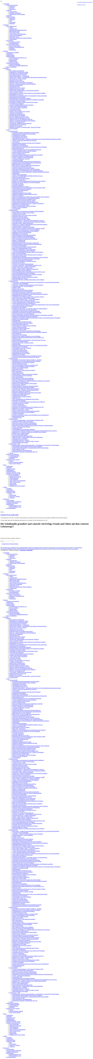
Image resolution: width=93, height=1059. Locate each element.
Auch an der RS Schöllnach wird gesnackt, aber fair (24, 261)
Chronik (11, 453)
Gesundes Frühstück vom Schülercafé (21, 152)
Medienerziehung (10, 56)
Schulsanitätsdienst (13, 457)
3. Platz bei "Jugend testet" (18, 404)
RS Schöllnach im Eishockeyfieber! (17, 101)
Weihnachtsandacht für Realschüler (17, 97)
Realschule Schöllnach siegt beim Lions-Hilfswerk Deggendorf (26, 149)
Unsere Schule (12, 483)
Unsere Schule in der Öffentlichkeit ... (18, 34)
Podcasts (11, 461)
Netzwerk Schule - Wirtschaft (19, 384)
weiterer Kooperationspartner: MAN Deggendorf (23, 273)
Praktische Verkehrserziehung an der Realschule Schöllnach (26, 198)
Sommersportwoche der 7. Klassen (20, 403)
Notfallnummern (10, 470)
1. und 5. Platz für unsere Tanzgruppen (18, 107)
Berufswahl (6, 499)
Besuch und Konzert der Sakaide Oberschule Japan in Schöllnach (27, 254)
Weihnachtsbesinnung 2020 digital (20, 442)
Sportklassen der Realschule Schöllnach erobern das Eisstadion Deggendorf (29, 332)
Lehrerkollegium (13, 11)
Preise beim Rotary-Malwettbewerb (20, 382)
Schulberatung (9, 53)
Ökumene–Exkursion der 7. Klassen (20, 409)
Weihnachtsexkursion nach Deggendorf (21, 225)
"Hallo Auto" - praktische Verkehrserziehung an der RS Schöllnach (27, 285)
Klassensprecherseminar (17, 369)
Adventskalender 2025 (14, 86)
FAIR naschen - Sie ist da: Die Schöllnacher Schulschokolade (26, 331)
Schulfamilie (6, 3)
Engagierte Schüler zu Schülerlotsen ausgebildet (23, 387)
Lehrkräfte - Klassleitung (15, 13)
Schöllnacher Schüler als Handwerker (20, 328)
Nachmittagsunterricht (14, 455)
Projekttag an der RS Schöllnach (19, 207)
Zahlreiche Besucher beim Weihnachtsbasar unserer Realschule (26, 162)
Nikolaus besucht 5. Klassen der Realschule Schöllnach (25, 374)
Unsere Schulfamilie (14, 475)
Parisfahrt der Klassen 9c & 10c (19, 363)
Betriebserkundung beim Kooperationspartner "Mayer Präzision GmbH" (28, 187)
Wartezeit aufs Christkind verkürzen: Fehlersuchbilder (24, 383)
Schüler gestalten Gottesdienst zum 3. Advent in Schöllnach (26, 229)
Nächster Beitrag (5, 543)
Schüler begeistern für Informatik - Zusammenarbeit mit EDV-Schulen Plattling (30, 447)
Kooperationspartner (14, 43)
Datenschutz (29, 550)
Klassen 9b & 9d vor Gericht (16, 80)
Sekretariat (11, 7)
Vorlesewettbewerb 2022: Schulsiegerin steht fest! (23, 300)
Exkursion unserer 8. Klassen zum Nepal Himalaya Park (25, 202)
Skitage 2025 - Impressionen (18, 179)
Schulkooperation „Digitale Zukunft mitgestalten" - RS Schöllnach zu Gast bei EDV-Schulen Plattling (35, 445)
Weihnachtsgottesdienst (17, 160)
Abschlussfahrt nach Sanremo (19, 135)
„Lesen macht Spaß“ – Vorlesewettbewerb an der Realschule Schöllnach (28, 221)
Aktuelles (8, 69)
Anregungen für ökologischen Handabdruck (22, 260)
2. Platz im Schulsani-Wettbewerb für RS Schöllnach (21, 105)
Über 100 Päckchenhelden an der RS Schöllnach (23, 366)
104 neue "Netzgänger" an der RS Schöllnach (22, 157)
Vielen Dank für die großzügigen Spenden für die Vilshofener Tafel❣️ (28, 228)
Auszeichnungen (13, 28)
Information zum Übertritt (15, 476)
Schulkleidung (9, 489)
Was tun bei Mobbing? (11, 66)
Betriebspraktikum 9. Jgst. (15, 507)
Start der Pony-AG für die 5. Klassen (17, 78)
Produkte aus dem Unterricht (13, 459)
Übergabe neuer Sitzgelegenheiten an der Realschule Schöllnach (24, 90)
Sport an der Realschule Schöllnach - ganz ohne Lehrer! (25, 365)
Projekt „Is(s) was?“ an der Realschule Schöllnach (23, 370)
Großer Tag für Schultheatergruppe (20, 190)
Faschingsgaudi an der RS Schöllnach (21, 178)
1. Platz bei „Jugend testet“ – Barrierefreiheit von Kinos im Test (26, 265)
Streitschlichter (12, 49)
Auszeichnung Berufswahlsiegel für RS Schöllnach (24, 133)
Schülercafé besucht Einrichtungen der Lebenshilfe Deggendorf (26, 356)
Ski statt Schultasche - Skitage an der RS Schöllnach (24, 325)
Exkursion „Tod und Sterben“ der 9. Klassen (19, 111)
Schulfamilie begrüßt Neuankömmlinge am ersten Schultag (25, 132)
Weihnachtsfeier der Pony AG (16, 94)
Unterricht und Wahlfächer (12, 454)
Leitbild (11, 27)
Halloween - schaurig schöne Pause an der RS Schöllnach (22, 84)
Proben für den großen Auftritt (19, 329)
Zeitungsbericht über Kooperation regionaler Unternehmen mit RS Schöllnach (30, 257)
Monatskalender (13, 60)
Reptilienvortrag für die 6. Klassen (17, 88)
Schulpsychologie (10, 55)
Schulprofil (6, 24)
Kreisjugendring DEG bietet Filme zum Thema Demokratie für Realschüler (29, 147)
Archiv (8, 130)
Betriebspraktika (10, 504)
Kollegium (8, 10)
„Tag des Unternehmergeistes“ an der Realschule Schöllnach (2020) (27, 420)
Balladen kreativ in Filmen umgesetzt (20, 433)
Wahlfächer (12, 458)
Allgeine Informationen (14, 64)
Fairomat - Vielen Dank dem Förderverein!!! (22, 268)
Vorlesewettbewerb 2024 (18, 148)
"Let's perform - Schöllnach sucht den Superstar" (20, 123)
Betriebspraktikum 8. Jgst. (15, 505)
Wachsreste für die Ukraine (18, 262)
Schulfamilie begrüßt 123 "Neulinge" (20, 440)
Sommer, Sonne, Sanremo (18, 289)
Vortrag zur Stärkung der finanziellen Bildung (22, 236)
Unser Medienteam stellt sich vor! (20, 137)
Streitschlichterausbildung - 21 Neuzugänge (19, 76)
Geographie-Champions (14, 109)
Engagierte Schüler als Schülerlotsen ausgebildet (23, 227)
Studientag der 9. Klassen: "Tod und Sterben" (22, 408)
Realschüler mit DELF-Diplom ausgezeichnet (22, 223)
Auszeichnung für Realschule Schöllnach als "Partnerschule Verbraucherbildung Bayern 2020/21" (34, 430)
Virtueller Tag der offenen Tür (13, 474)
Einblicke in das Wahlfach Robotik (20, 319)
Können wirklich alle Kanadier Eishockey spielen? (23, 200)
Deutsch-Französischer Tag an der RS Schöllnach (23, 237)
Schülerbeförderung (10, 471)
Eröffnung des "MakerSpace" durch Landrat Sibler (24, 249)
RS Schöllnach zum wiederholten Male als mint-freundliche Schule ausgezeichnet (28, 95)
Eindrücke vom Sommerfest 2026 (17, 122)
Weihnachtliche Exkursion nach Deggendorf (22, 306)
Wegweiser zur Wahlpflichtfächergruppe (18, 65)
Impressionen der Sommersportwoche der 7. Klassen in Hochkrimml (28, 203)
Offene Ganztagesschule (14, 45)
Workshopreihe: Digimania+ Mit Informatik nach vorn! (24, 451)
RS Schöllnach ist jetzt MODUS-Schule (18, 73)
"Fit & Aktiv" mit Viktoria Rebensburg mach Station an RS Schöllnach (28, 401)
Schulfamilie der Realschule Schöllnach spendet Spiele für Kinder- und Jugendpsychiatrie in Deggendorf (36, 317)
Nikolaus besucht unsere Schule (16, 89)
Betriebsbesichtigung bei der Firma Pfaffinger (22, 290)
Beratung (5, 51)
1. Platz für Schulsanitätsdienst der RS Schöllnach (23, 250)
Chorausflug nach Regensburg (19, 256)
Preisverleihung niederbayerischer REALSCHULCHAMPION (26, 292)
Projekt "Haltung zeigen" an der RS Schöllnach (23, 313)
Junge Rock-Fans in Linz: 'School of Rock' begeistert (24, 215)
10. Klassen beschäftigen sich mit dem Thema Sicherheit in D (26, 161)
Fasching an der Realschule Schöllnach (18, 106)
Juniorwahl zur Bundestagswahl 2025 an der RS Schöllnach (26, 169)
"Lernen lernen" (16, 141)
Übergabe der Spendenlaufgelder (19, 350)
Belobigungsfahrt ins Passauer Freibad (21, 353)
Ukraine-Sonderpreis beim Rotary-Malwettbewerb (23, 303)
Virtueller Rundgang (14, 478)
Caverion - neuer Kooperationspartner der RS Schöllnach (25, 231)
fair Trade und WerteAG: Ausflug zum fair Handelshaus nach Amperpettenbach (30, 415)
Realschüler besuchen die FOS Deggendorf (22, 291)
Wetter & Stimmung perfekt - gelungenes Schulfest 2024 (25, 269)
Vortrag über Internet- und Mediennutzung (22, 450)
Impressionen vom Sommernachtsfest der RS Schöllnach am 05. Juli (27, 407)
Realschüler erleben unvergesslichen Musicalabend (21, 82)
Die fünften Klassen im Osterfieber (17, 115)
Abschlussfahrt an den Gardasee (19, 136)
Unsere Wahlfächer (13, 479)
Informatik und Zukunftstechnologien (17, 30)
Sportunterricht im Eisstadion (19, 400)
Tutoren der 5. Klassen (14, 496)
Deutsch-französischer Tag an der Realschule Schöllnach (25, 386)
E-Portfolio (8, 488)
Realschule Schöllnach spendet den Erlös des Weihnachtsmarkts (26, 244)
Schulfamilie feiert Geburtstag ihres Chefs (21, 321)
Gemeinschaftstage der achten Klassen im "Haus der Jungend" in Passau (28, 340)
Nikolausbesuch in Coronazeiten (19, 438)
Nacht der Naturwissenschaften (19, 174)
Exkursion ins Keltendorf (18, 413)
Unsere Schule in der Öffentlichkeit (17, 480)
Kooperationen (9, 40)
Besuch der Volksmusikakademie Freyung (22, 248)
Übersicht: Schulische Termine (13, 472)
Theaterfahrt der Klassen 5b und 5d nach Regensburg (24, 310)
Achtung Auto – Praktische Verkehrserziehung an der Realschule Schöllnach (29, 224)
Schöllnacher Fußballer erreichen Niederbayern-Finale (24, 194)
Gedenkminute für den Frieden (19, 395)
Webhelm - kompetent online (18, 240)
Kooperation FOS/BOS (14, 42)
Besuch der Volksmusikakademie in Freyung (19, 118)
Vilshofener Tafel (16, 398)
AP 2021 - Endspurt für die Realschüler (21, 426)
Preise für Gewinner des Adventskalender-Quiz (23, 379)
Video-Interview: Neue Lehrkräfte (17, 14)
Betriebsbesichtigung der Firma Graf (17, 124)
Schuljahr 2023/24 (13, 210)
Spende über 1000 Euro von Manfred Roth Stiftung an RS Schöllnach (28, 279)
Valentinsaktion (15, 173)
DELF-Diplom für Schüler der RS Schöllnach (22, 378)
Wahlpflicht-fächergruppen (12, 63)
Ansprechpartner (10, 500)
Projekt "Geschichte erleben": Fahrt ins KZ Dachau (24, 206)
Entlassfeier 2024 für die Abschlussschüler (22, 275)
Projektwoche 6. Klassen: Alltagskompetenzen (22, 264)
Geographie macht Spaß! (18, 185)
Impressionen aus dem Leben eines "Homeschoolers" (24, 422)
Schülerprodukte (13, 484)
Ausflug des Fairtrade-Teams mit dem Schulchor (23, 168)
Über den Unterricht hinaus (12, 44)
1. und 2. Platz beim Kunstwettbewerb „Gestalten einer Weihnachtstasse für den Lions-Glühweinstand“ (36, 304)
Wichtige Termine (13, 61)
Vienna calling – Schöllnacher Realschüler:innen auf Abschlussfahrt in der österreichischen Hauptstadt (35, 282)
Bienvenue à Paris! (16, 338)
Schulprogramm (13, 39)
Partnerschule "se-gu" (14, 36)
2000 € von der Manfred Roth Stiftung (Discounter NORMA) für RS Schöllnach (30, 197)
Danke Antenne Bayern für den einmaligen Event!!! (24, 199)
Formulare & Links (10, 468)
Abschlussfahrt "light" (17, 428)
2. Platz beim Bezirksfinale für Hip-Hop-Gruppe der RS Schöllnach (27, 252)
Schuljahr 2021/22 (13, 358)
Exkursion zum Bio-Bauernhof (19, 405)
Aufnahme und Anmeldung (12, 52)
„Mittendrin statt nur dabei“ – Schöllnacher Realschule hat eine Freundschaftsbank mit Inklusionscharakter (36, 139)
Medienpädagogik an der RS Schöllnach (21, 164)
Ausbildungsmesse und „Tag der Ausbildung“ (22, 286)
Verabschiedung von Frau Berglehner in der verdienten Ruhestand (27, 170)
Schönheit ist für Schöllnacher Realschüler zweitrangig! (25, 316)
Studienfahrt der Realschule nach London (21, 193)
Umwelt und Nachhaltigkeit (15, 35)
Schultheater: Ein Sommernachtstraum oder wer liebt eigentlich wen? (28, 337)
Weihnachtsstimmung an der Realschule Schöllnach (24, 235)
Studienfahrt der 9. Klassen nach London (18, 72)
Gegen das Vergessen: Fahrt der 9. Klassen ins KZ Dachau (25, 357)
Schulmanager (9, 466)
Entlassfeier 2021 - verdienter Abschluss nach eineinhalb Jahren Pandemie (29, 432)
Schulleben (6, 68)
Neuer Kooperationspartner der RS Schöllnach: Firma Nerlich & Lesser (28, 271)
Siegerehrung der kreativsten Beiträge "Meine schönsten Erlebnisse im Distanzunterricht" (32, 425)
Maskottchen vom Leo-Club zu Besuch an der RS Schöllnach (26, 361)
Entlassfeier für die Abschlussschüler (20, 204)
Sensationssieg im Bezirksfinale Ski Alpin (21, 166)
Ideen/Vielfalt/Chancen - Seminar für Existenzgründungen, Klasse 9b (28, 220)
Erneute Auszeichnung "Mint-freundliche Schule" (23, 298)
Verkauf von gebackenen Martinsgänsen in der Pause (24, 140)
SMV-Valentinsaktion (17, 371)
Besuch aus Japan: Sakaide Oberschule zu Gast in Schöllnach (26, 336)
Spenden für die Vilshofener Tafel (17, 114)
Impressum (23, 550)
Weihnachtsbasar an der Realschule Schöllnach (20, 98)
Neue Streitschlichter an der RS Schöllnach (22, 375)
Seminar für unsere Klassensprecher (20, 218)
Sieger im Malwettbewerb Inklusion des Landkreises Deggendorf (27, 274)
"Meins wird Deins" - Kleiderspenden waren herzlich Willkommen (27, 437)
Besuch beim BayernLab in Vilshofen (18, 74)
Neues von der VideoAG (15, 463)
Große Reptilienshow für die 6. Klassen (21, 219)
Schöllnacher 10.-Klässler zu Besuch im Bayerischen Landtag (23, 102)
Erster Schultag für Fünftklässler (16, 70)
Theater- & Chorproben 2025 (19, 177)
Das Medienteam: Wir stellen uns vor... (18, 57)
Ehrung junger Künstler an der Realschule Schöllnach (24, 424)
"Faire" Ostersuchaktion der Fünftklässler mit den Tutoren (25, 399)
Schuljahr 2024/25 (13, 131)
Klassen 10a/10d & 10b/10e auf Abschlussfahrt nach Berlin (25, 411)
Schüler (5, 487)
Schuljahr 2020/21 (13, 419)
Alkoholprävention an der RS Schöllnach (21, 396)
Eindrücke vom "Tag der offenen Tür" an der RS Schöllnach (26, 182)
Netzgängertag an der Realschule (19, 346)
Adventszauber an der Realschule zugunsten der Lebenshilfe (26, 311)
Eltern (4, 465)
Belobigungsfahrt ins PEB (18, 416)
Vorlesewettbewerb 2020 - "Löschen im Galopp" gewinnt (25, 441)
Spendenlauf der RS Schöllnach (19, 334)
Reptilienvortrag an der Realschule (20, 145)
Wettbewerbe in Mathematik (18, 241)
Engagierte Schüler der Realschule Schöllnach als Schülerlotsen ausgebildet (26, 99)
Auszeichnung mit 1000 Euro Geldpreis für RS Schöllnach (25, 388)
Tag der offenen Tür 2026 (15, 110)
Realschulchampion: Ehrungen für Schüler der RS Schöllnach (26, 143)
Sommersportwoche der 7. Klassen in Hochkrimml (23, 266)
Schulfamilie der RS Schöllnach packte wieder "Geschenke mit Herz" (28, 296)
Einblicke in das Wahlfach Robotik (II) (21, 394)
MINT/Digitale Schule (14, 31)
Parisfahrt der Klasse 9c (17, 191)
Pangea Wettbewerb (16, 333)
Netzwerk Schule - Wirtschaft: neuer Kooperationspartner (25, 390)
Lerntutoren (12, 497)
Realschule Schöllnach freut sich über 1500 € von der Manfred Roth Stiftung (29, 345)
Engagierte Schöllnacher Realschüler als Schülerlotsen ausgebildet (27, 154)
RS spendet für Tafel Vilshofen (19, 307)
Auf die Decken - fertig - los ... (19, 349)
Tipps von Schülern (13, 59)
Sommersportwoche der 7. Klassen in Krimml (22, 342)
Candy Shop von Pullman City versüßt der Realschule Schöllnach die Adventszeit (31, 380)
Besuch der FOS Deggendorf (16, 85)
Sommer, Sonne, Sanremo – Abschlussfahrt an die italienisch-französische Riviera (28, 77)
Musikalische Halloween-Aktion (19, 216)
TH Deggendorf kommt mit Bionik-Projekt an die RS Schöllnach (27, 446)
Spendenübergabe (16, 320)
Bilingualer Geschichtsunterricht (16, 47)
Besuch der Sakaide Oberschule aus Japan (19, 116)
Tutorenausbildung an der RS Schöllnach (21, 270)
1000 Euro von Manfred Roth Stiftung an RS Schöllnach (22, 120)
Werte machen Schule (14, 32)
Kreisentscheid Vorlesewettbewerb (20, 324)
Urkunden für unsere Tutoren (19, 214)
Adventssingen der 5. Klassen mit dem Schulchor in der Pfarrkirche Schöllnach (27, 93)
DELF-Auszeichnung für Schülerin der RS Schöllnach (24, 239)
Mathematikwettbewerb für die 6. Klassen (21, 295)
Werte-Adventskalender (17, 377)
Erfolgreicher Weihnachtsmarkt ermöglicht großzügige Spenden (26, 312)
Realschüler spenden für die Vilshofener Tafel (22, 156)
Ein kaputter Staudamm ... (18, 183)
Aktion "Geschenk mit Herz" (19, 153)
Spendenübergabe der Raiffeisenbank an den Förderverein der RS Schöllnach (30, 294)
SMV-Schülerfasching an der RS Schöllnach (22, 323)
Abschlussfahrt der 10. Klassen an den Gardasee (23, 212)
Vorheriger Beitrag (14, 543)
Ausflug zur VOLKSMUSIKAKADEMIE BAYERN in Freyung (27, 175)
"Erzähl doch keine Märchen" (16, 112)
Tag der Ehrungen (13, 128)
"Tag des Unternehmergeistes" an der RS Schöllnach (24, 151)
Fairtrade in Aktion (16, 287)
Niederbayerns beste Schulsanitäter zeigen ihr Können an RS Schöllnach (28, 181)
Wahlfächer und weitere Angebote (17, 486)
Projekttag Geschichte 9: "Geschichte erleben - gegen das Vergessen (24, 127)
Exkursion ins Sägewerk (17, 195)
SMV (10, 21)
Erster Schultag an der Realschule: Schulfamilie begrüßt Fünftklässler (28, 211)
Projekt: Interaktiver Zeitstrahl (16, 462)
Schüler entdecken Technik (18, 449)
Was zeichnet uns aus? (11, 26)
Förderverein (12, 18)
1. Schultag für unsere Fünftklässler (20, 283)
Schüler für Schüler (10, 492)
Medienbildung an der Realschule (20, 233)
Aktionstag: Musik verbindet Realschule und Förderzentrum (26, 258)
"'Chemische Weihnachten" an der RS (21, 158)
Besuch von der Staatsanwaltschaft (20, 341)
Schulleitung (12, 6)
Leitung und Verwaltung (12, 5)
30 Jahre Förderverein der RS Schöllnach (21, 189)
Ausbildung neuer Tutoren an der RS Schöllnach (23, 412)
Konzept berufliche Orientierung (13, 501)
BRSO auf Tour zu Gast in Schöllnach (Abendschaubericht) (26, 165)
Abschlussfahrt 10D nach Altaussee (20, 352)
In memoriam (12, 22)
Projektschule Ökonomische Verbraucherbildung (20, 38)
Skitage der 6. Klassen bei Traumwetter (21, 391)
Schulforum (9, 15)
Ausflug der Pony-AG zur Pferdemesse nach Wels (20, 119)
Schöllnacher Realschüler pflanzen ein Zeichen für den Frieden (26, 392)
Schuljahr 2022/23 (13, 281)
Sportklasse (12, 48)
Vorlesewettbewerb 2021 (18, 373)
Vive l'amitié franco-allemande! (16, 103)
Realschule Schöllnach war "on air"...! (21, 186)
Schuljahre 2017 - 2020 (14, 443)
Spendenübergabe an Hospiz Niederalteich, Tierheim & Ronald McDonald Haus (30, 172)
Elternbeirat (12, 23)
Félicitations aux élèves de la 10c (16, 81)
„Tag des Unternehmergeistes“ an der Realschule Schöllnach (26, 302)
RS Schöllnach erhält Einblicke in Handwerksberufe (24, 246)
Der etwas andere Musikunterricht (20, 434)
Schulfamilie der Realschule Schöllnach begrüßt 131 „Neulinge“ (27, 359)
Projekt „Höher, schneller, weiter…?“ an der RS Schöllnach (26, 299)
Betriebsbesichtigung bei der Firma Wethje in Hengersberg (25, 243)
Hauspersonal (12, 9)
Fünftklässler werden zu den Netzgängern (21, 232)
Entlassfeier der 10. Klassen (15, 126)
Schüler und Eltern (10, 17)
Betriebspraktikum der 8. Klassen (19, 278)
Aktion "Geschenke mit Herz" (16, 91)
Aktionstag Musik (16, 344)
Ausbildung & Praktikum (12, 503)
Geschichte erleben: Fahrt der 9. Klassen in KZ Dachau (25, 277)
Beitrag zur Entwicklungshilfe (19, 253)
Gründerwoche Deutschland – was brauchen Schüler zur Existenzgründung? (29, 308)
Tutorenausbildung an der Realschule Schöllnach (23, 362)
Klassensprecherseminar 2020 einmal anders (22, 436)
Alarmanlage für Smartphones (19, 144)
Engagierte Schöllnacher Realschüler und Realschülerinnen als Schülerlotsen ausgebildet (32, 315)
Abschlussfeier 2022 (17, 417)
